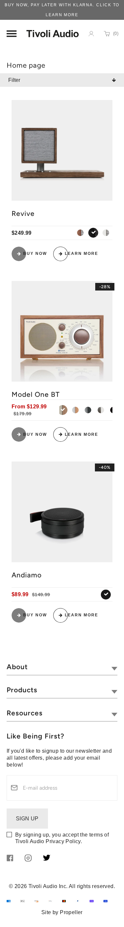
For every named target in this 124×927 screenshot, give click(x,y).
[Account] (91, 33)
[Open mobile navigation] (12, 34)
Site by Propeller (62, 912)
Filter (14, 80)
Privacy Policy (63, 841)
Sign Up (27, 818)
